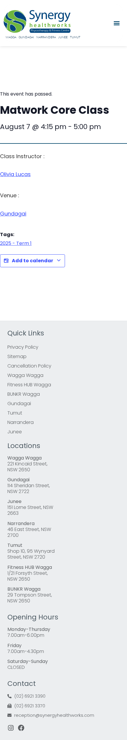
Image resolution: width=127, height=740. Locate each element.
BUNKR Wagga (23, 394)
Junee (63, 37)
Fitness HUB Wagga (29, 384)
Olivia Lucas (15, 174)
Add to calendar (32, 260)
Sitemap (17, 356)
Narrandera (46, 37)
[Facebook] (21, 728)
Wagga (11, 37)
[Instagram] (10, 728)
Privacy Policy (22, 347)
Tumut (75, 37)
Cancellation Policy (29, 366)
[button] (117, 23)
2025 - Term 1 (16, 243)
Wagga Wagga (25, 375)
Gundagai (26, 37)
